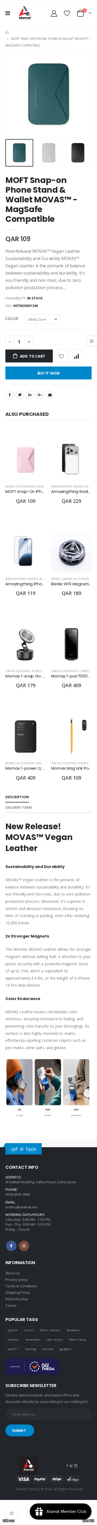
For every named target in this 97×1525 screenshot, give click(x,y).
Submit (19, 1430)
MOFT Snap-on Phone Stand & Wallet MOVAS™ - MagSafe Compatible (41, 199)
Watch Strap (77, 1339)
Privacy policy (16, 1279)
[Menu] (7, 13)
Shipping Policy (17, 1292)
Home (7, 32)
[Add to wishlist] (61, 356)
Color (11, 318)
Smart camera (50, 1330)
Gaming (30, 1349)
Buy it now (48, 373)
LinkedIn (30, 394)
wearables (33, 1339)
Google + (40, 394)
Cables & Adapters (64, 671)
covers (28, 1330)
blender (48, 1349)
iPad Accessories (64, 763)
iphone (13, 1330)
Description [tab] (17, 796)
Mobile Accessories (20, 486)
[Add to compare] (76, 356)
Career (11, 1305)
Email (50, 394)
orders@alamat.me (21, 1207)
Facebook (9, 394)
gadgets (65, 1349)
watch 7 (13, 1349)
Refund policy (16, 1298)
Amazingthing (61, 486)
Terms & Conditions (21, 1286)
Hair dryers (55, 1339)
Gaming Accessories (76, 579)
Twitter (19, 394)
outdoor (13, 1339)
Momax (42, 763)
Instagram (24, 1245)
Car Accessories (17, 671)
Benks (55, 579)
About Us (12, 1273)
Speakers (73, 1330)
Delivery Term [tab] (18, 807)
